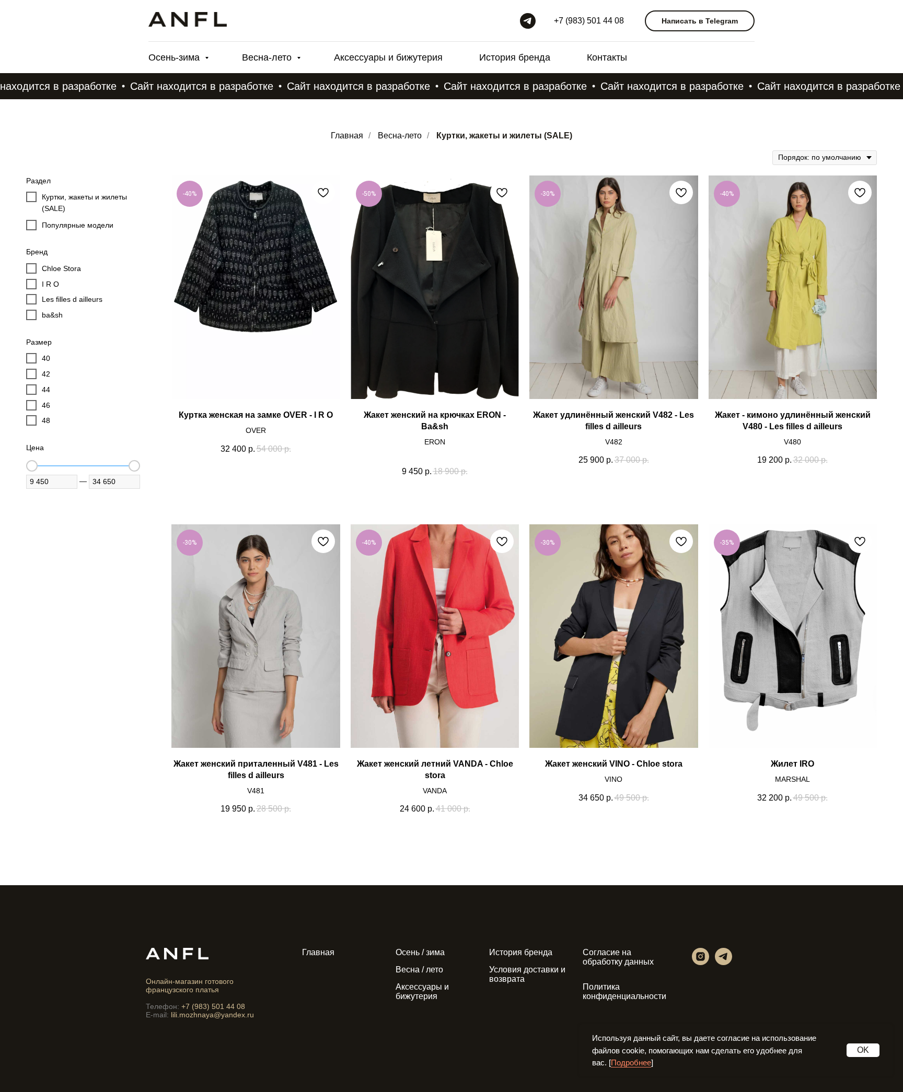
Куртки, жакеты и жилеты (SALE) (504, 135)
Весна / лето (419, 969)
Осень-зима (175, 57)
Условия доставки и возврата (527, 974)
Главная (347, 135)
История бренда (514, 57)
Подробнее (631, 1062)
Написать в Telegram (700, 21)
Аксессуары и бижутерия (388, 57)
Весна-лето (268, 57)
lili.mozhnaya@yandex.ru (212, 1015)
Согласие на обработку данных (618, 957)
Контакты (607, 57)
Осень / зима (420, 952)
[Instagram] (700, 962)
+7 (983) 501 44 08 (589, 20)
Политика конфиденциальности (624, 991)
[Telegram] (528, 21)
